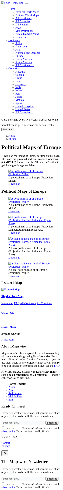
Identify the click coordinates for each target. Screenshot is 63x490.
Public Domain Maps (27, 33)
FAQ (18, 27)
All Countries (22, 21)
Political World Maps (27, 15)
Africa (18, 43)
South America (23, 62)
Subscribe (8, 129)
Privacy (5, 445)
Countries (13, 68)
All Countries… (24, 112)
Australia (20, 71)
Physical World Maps (27, 11)
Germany (20, 84)
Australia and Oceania (27, 52)
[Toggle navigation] (26, 3)
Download (14, 183)
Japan (18, 96)
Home (11, 8)
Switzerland (15, 393)
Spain (18, 103)
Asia (17, 49)
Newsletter (21, 37)
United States (22, 109)
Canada (19, 74)
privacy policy (8, 431)
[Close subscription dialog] (4, 453)
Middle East (15, 396)
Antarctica (21, 46)
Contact (5, 442)
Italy (17, 93)
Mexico (19, 99)
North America (23, 59)
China (18, 77)
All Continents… (24, 65)
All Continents (23, 18)
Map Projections (24, 30)
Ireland (19, 90)
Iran (10, 399)
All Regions (22, 24)
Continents (14, 40)
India (18, 87)
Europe (19, 55)
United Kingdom (24, 106)
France (19, 81)
